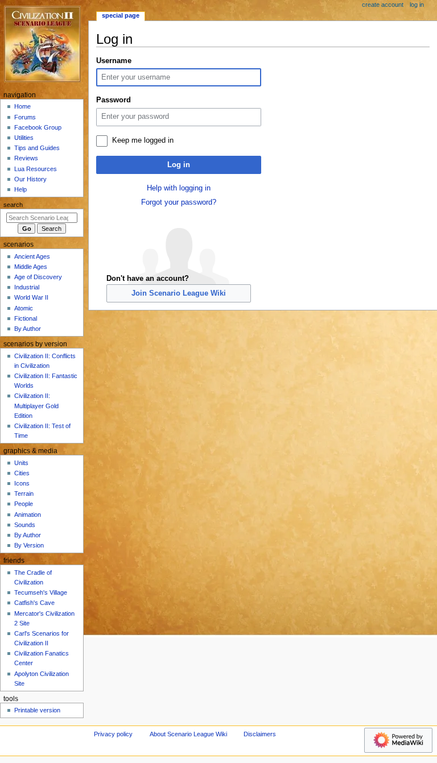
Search (13, 204)
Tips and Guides (37, 147)
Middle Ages (30, 266)
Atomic (23, 308)
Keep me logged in (143, 140)
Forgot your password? (178, 202)
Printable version (37, 710)
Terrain (24, 493)
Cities (22, 473)
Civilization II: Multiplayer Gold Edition (36, 405)
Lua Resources (35, 168)
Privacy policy (113, 734)
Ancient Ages (32, 256)
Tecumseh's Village (40, 592)
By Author (27, 328)
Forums (25, 117)
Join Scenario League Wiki (178, 293)
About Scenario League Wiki (188, 734)
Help (20, 189)
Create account (382, 4)
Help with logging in (179, 188)
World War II (31, 297)
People (23, 503)
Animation (27, 514)
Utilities (24, 137)
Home (22, 106)
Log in (178, 165)
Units (21, 462)
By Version (29, 545)
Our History (30, 179)
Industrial (26, 287)
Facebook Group (37, 127)
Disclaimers (260, 734)
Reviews (26, 158)
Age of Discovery (38, 276)
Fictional (25, 318)
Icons (22, 483)
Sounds (24, 524)
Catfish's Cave (34, 602)
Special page (120, 15)
